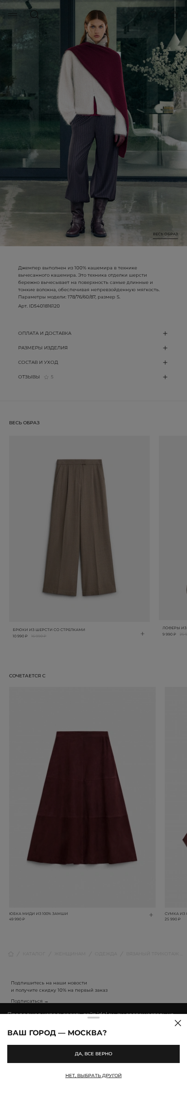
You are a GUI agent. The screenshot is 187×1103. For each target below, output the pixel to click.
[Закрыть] (177, 1023)
